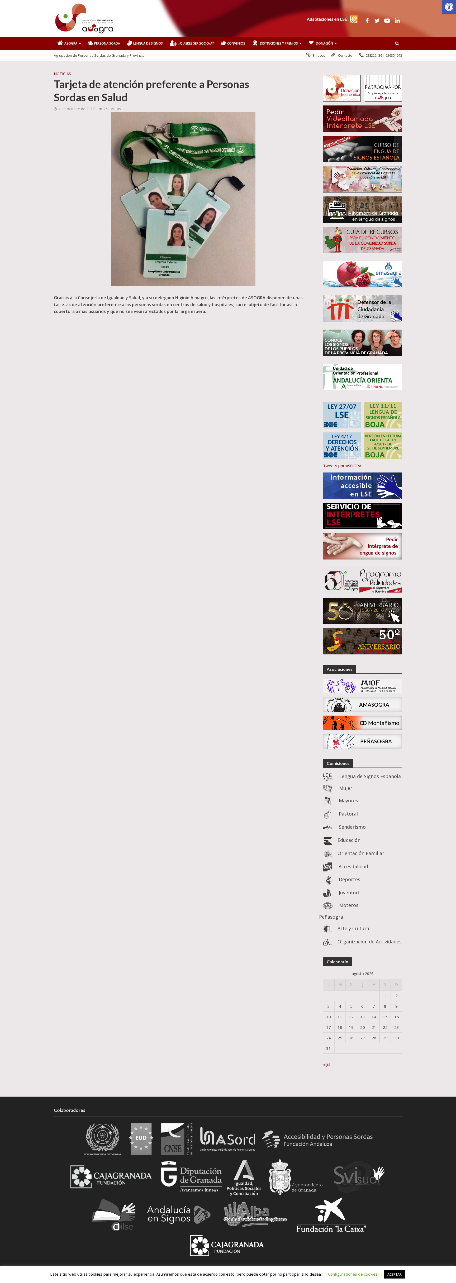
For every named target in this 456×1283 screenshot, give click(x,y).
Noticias (62, 73)
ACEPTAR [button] (394, 1274)
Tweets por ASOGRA (342, 465)
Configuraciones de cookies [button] (353, 1274)
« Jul (326, 1064)
